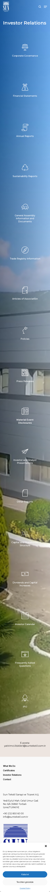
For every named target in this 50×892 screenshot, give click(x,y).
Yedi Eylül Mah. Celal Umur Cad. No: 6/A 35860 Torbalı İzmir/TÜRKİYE (20, 804)
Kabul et (25, 874)
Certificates (9, 770)
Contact (7, 779)
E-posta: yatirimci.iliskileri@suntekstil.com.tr (25, 744)
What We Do (9, 766)
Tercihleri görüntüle (25, 882)
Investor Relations (12, 775)
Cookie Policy (25, 888)
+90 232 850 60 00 (13, 813)
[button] (45, 846)
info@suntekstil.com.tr (15, 817)
